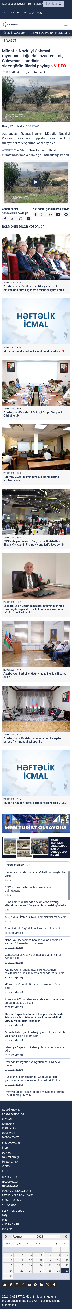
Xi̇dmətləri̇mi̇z (12, 1200)
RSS (4, 1220)
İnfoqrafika (10, 1161)
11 (22, 1260)
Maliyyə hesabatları (16, 1191)
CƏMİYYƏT (8, 1132)
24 (11, 1270)
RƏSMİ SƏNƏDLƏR (13, 1114)
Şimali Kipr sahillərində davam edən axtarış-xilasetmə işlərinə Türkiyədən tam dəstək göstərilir (35, 903)
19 (30, 1265)
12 (30, 1260)
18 (21, 1265)
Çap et (30, 72)
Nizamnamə (10, 1186)
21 (50, 1265)
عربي (32, 12)
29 (58, 1270)
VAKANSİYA (9, 1204)
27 (41, 1270)
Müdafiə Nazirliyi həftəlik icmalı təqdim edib (35, 351)
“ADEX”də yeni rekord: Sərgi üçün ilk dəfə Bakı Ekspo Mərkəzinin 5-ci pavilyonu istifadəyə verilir (33, 543)
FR (21, 12)
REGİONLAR (9, 1128)
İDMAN (6, 1148)
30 (67, 1270)
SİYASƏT (10, 40)
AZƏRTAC (32, 126)
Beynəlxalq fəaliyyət (17, 1195)
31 (11, 1276)
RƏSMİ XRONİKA (11, 1109)
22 (58, 1265)
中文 (39, 12)
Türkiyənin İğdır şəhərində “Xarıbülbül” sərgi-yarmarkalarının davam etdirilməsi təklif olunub (34, 1078)
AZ (3, 12)
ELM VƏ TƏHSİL (11, 1143)
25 (21, 1270)
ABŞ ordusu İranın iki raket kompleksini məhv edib (35, 917)
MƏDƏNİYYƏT (10, 1137)
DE (17, 12)
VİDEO (6, 1166)
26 (30, 1270)
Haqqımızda (10, 1181)
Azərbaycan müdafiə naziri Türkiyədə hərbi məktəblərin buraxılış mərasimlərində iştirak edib (33, 288)
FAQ (4, 1215)
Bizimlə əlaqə (11, 1177)
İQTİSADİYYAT (10, 1123)
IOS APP (7, 1229)
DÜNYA (6, 1152)
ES (25, 12)
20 (41, 1265)
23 (67, 1265)
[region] (37, 984)
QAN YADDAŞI (10, 1157)
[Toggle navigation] (65, 24)
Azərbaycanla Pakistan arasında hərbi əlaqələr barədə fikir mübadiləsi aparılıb (32, 740)
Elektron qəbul (13, 1210)
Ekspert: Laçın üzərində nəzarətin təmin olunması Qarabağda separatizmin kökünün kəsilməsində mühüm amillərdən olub (34, 609)
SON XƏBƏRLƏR (18, 865)
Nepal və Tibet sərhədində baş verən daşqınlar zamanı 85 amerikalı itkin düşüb (33, 941)
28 (50, 1270)
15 (58, 1260)
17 (11, 1265)
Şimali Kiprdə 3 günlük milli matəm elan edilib (33, 928)
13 (41, 1260)
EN (12, 12)
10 (11, 1260)
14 (50, 1260)
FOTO (5, 1171)
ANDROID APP (10, 1224)
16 (67, 1260)
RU (8, 12)
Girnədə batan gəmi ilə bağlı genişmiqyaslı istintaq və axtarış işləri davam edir (36, 1034)
